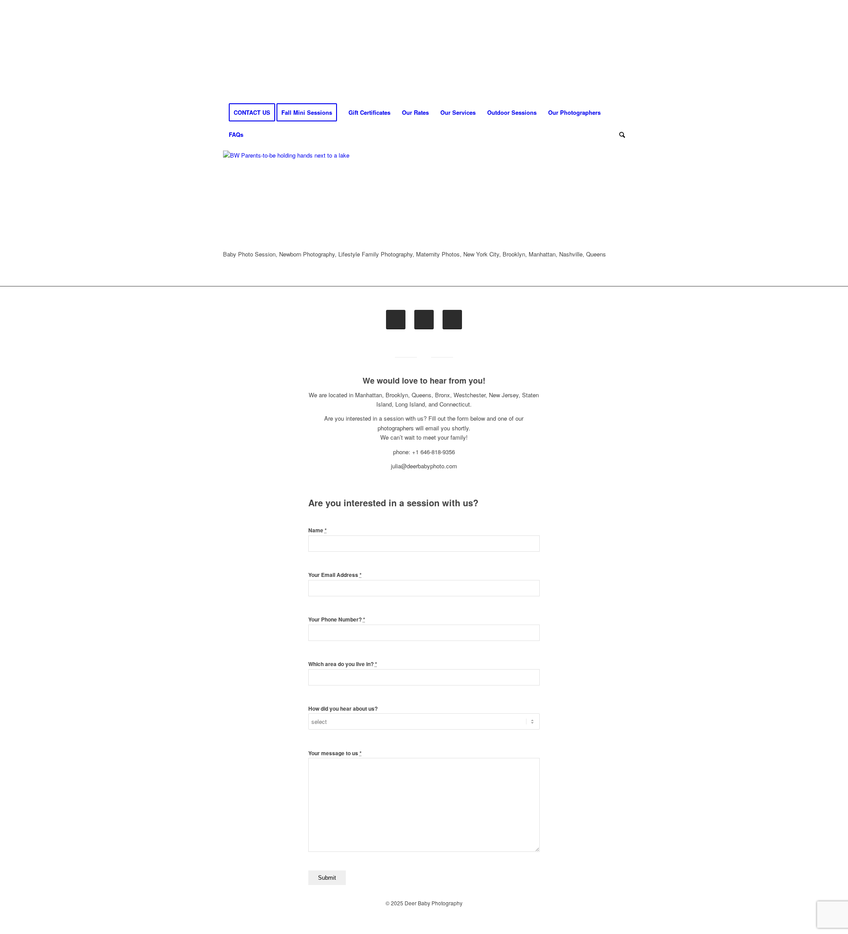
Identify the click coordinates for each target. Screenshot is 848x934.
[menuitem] (252, 113)
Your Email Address (335, 575)
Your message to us (335, 753)
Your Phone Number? (336, 619)
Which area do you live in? (342, 664)
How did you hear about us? (343, 708)
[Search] (619, 135)
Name (317, 530)
